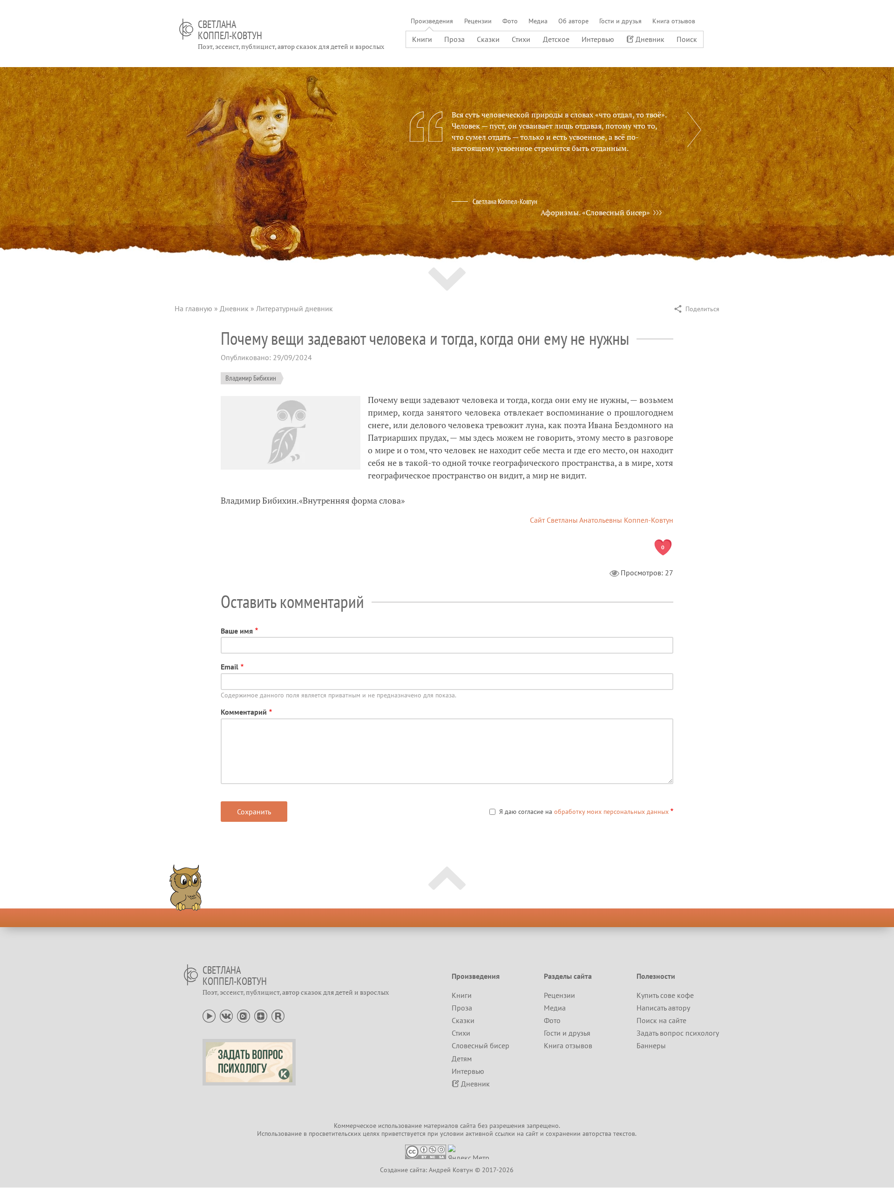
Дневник (650, 39)
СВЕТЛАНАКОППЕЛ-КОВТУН (230, 30)
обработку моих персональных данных (611, 811)
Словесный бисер (480, 1045)
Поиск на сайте (661, 1020)
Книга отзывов (673, 21)
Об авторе (573, 21)
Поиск (687, 39)
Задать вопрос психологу (678, 1033)
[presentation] (694, 129)
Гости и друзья (620, 21)
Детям (462, 1058)
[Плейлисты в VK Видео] (243, 1015)
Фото (510, 21)
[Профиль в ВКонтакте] (226, 1015)
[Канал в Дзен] (260, 1015)
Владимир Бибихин (250, 377)
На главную (193, 308)
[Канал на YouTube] (209, 1015)
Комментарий (244, 712)
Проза (454, 39)
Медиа (538, 21)
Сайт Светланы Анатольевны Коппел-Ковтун (601, 520)
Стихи (521, 39)
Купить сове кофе (665, 995)
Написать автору (663, 1007)
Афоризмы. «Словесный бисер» (595, 212)
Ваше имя (237, 630)
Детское (556, 39)
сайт (532, 1133)
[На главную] (186, 29)
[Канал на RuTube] (277, 1015)
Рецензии (478, 21)
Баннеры (651, 1045)
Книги (422, 39)
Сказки (488, 39)
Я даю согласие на (584, 811)
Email (229, 666)
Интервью (598, 39)
